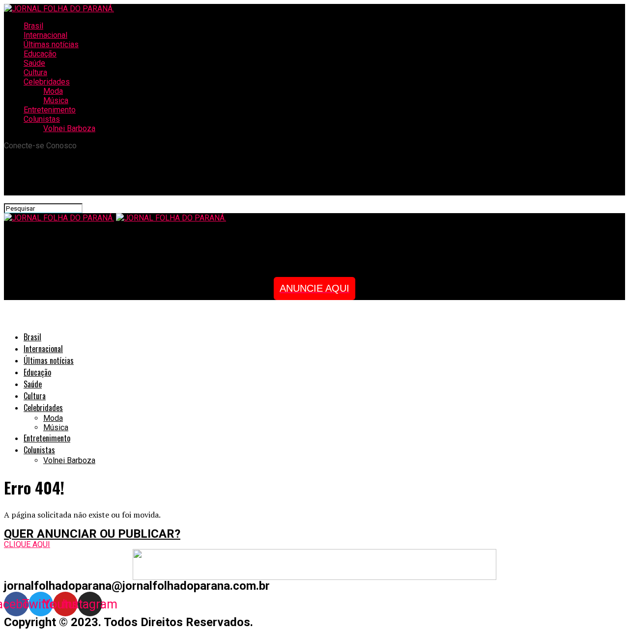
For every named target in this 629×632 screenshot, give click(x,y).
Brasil (33, 25)
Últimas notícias (51, 44)
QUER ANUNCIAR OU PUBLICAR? (92, 534)
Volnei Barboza (69, 128)
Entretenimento (50, 109)
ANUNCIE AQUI (314, 288)
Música (55, 100)
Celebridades (47, 81)
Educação (40, 53)
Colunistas (42, 119)
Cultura (35, 72)
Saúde (34, 63)
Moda (53, 91)
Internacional (45, 35)
